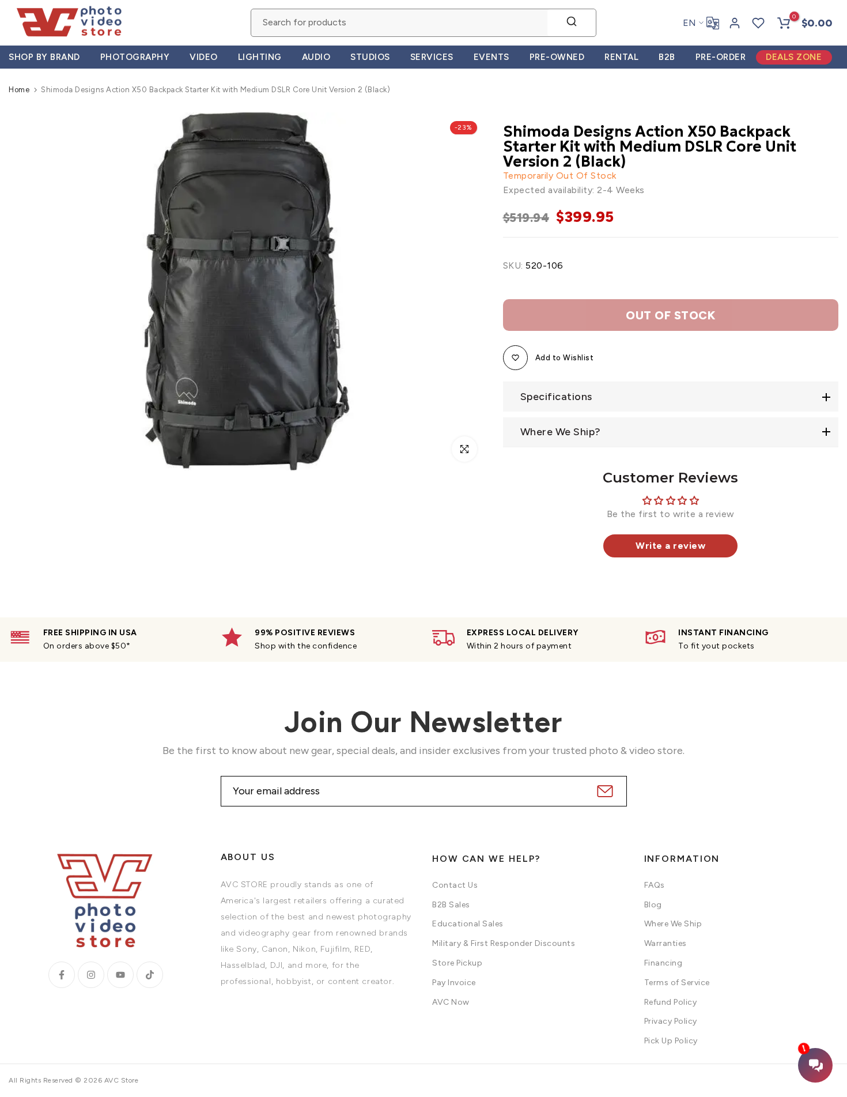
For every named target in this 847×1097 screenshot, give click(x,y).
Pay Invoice (454, 982)
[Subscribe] (603, 791)
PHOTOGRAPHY (135, 57)
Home (19, 89)
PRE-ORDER (720, 57)
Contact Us (455, 885)
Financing (663, 963)
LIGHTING (260, 57)
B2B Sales (451, 905)
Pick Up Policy (671, 1041)
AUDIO (316, 57)
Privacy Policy (670, 1021)
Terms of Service (677, 982)
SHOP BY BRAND (44, 57)
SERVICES (431, 57)
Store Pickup (457, 963)
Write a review (670, 545)
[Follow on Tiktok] (150, 975)
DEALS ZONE (794, 57)
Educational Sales (468, 924)
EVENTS (491, 57)
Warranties (665, 943)
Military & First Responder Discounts (503, 943)
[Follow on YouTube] (120, 975)
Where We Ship (673, 924)
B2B (667, 57)
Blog (653, 905)
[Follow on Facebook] (61, 975)
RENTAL (621, 57)
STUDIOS (370, 57)
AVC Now (451, 1002)
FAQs (654, 885)
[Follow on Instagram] (91, 975)
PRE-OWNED (557, 57)
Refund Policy (670, 1002)
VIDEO (204, 57)
